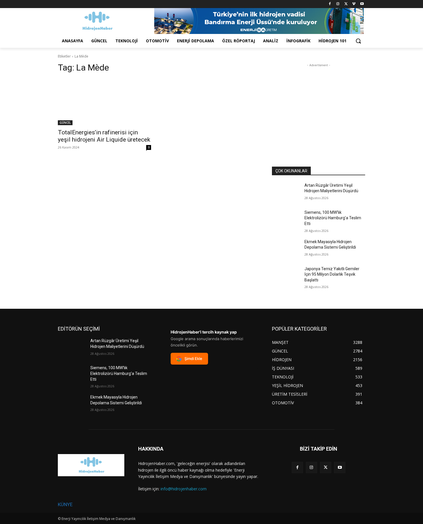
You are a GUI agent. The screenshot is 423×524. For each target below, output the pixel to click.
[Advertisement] (318, 104)
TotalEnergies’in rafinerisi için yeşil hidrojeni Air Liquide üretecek (104, 136)
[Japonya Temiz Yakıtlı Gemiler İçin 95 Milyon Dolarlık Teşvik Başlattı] (286, 276)
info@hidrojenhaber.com (184, 488)
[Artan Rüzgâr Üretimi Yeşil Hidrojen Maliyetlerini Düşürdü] (286, 192)
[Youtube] (362, 4)
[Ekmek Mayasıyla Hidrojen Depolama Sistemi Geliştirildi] (286, 249)
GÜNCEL (65, 123)
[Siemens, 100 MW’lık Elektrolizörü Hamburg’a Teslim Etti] (286, 219)
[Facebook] (330, 4)
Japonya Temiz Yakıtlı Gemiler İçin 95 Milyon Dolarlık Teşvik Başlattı (331, 274)
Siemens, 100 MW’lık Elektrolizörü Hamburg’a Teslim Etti (332, 218)
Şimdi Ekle (193, 358)
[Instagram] (338, 4)
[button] (358, 41)
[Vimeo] (353, 4)
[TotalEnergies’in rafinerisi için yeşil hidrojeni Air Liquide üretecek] (104, 102)
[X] (346, 4)
